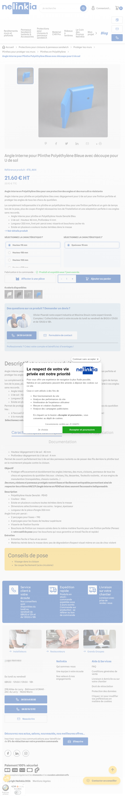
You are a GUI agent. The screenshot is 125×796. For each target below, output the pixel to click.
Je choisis (43, 429)
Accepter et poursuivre (82, 429)
